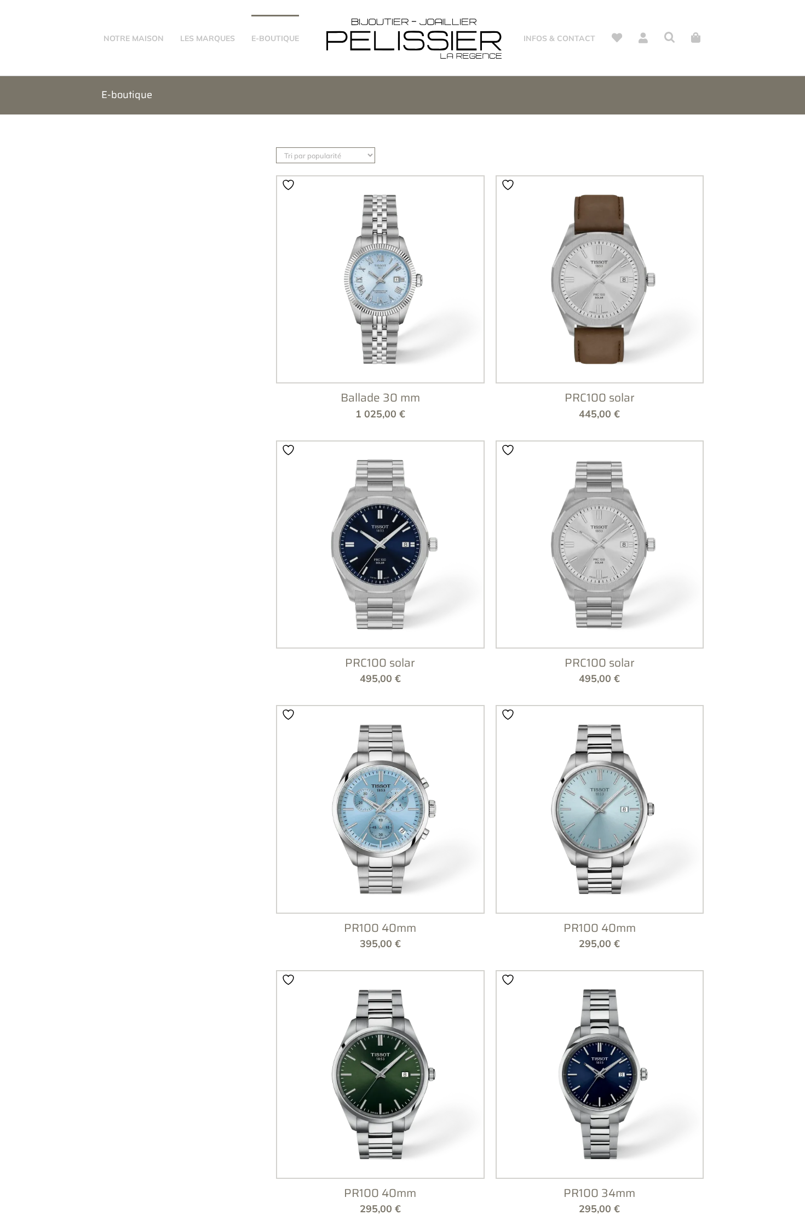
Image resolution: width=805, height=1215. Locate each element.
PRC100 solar (600, 443)
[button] (680, 37)
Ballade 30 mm (380, 443)
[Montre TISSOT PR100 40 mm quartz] (380, 855)
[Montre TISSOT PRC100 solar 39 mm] (600, 325)
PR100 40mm (380, 974)
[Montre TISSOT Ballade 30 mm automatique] (380, 325)
